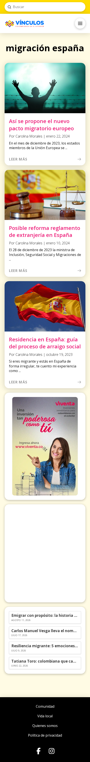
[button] (80, 23)
